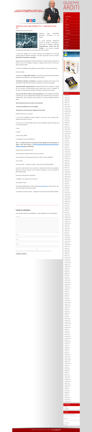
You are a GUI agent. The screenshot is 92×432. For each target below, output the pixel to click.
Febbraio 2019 (67, 257)
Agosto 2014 (67, 343)
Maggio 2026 (67, 100)
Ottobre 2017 (67, 286)
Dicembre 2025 (68, 109)
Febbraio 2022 (67, 192)
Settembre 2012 (68, 385)
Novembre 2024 (68, 133)
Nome (17, 234)
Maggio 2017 (67, 295)
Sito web (17, 244)
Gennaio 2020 (67, 237)
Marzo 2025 (67, 126)
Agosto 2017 (67, 289)
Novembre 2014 (68, 338)
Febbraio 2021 (67, 214)
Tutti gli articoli (68, 16)
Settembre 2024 (68, 136)
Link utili (66, 408)
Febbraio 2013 (67, 376)
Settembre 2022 (68, 180)
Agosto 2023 (67, 160)
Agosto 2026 (67, 95)
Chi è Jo (65, 36)
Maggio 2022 (67, 187)
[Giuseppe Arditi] (71, 9)
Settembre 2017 (68, 287)
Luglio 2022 (67, 183)
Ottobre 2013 (67, 361)
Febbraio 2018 (67, 278)
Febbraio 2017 (67, 298)
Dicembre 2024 (68, 131)
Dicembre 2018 (68, 260)
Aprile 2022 (67, 189)
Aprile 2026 (67, 102)
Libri (65, 406)
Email (17, 239)
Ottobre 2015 (67, 325)
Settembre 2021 (68, 201)
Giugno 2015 (67, 332)
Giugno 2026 (67, 99)
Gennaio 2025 (67, 129)
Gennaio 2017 (67, 300)
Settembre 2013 (68, 363)
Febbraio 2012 (67, 397)
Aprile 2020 (67, 232)
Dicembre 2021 (68, 196)
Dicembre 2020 (68, 217)
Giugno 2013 (67, 368)
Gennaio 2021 (67, 216)
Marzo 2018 (67, 277)
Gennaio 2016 (67, 320)
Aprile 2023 (67, 167)
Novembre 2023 (68, 154)
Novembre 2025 (68, 111)
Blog (65, 13)
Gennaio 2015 (67, 334)
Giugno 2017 (67, 293)
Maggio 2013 (67, 370)
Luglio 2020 (67, 226)
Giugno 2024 (67, 142)
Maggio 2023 (67, 165)
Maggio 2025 (67, 122)
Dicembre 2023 (68, 153)
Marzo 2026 (67, 104)
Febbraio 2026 (67, 106)
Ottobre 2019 (67, 243)
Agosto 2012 (67, 386)
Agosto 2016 (67, 307)
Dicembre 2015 (68, 322)
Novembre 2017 (68, 284)
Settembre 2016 (68, 305)
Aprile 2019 (67, 253)
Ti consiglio (66, 42)
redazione (31, 30)
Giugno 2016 (67, 311)
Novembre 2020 (68, 219)
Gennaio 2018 (67, 280)
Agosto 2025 (67, 117)
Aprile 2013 (67, 372)
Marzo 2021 (67, 212)
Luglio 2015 (67, 331)
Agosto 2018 (67, 268)
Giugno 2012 (67, 390)
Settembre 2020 (68, 223)
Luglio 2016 (67, 309)
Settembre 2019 (68, 244)
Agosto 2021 (67, 203)
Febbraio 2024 (67, 149)
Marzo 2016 (67, 316)
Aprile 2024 (67, 145)
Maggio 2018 (67, 273)
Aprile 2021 (67, 210)
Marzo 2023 (67, 169)
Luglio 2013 (67, 367)
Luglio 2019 (67, 248)
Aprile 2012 (67, 394)
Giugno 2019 (67, 250)
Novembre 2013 (68, 359)
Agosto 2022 (67, 181)
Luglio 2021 (67, 205)
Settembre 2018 (68, 266)
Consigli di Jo (68, 33)
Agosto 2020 (67, 225)
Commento (18, 216)
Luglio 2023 (67, 162)
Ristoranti (67, 24)
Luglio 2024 (67, 140)
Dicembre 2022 (68, 174)
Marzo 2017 (67, 296)
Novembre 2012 (68, 381)
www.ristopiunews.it (43, 186)
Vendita (66, 19)
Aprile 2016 (67, 314)
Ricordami (67, 422)
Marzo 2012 (67, 395)
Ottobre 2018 (67, 264)
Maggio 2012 (67, 392)
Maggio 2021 (67, 208)
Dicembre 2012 (68, 379)
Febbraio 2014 (67, 354)
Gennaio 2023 (67, 172)
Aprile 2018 (67, 275)
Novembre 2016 (68, 302)
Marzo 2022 (67, 190)
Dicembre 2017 (68, 282)
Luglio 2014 (67, 345)
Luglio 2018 (67, 269)
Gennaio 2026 (67, 108)
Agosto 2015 (67, 329)
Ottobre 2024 (67, 135)
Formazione (67, 30)
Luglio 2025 (67, 118)
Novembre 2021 (68, 198)
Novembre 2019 (68, 241)
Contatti (65, 48)
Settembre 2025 (68, 115)
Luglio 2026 (67, 97)
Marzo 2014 (67, 352)
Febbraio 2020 (67, 235)
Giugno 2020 (67, 228)
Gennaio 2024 (67, 151)
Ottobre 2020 (67, 221)
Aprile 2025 (67, 124)
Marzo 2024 (67, 147)
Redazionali (66, 45)
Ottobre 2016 (67, 304)
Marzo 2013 (67, 374)
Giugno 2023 (67, 163)
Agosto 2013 (67, 365)
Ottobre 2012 (67, 383)
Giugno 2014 (67, 347)
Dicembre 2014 (68, 336)
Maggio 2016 (67, 313)
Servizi (66, 27)
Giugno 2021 (67, 207)
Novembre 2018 (68, 262)
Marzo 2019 (67, 255)
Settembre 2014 (68, 341)
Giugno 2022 (67, 185)
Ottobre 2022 (67, 178)
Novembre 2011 (68, 401)
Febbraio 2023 (67, 171)
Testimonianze (67, 39)
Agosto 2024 (67, 138)
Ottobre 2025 (67, 113)
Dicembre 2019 (68, 239)
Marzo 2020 (67, 234)
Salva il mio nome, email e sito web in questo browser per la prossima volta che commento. (33, 250)
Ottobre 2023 (67, 156)
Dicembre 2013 (68, 358)
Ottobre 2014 (67, 340)
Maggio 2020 (67, 230)
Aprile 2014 (67, 350)
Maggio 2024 (67, 144)
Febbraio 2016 (67, 318)
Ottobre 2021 (67, 199)
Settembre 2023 (68, 158)
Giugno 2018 (67, 271)
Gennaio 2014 (67, 356)
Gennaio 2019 (67, 259)
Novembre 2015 (68, 323)
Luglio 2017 (67, 291)
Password (65, 418)
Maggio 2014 (67, 349)
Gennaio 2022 (67, 194)
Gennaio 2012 (67, 399)
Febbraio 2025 (67, 127)
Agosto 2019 (67, 246)
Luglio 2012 (67, 388)
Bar (66, 22)
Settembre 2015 (68, 327)
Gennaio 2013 (67, 377)
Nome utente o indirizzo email (69, 414)
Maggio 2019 (67, 251)
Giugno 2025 (67, 120)
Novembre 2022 (68, 176)
